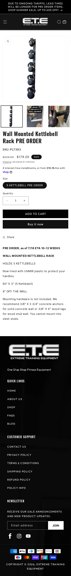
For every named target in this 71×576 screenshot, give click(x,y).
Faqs (11, 415)
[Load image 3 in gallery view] (59, 116)
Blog (11, 423)
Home (11, 390)
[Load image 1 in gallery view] (12, 116)
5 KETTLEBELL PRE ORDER (25, 185)
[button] (5, 22)
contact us (16, 446)
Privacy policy (19, 455)
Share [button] (10, 237)
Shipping (7, 162)
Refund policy (19, 479)
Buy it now (35, 224)
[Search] (59, 22)
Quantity (8, 193)
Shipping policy (20, 471)
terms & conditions (23, 463)
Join (55, 525)
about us (14, 399)
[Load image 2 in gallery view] (35, 116)
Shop (11, 407)
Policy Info (16, 488)
